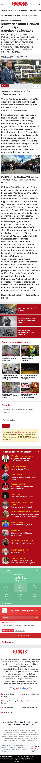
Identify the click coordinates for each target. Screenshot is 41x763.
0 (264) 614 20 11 (8, 630)
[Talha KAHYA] (5, 495)
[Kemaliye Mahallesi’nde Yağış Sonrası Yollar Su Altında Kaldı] (11, 350)
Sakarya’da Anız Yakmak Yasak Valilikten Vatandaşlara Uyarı (29, 395)
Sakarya (33, 10)
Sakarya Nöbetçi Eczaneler (7, 695)
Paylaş (6, 86)
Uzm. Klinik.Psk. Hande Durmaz (23, 541)
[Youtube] (27, 688)
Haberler (4, 20)
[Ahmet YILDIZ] (5, 533)
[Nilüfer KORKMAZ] (5, 477)
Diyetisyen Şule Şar (18, 558)
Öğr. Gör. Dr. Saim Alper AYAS (22, 456)
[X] (13, 688)
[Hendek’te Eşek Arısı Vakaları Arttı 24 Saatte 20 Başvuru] (11, 387)
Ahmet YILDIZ (16, 530)
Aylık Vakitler (7, 603)
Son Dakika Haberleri (30, 708)
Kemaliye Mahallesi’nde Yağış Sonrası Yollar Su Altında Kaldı (9, 358)
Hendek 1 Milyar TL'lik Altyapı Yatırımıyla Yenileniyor (28, 358)
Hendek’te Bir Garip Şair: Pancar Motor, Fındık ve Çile (23, 488)
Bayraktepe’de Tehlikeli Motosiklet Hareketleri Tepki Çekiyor (29, 377)
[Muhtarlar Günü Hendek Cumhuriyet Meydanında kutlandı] (20, 71)
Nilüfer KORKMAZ (17, 475)
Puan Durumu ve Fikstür (31, 701)
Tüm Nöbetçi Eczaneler (21, 635)
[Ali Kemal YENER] (5, 523)
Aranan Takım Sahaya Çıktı (21, 525)
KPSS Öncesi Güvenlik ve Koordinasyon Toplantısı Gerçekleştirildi (10, 377)
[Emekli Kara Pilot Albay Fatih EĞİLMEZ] (5, 505)
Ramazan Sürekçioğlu (19, 550)
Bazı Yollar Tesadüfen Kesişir (22, 497)
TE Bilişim (34, 748)
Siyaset (4, 747)
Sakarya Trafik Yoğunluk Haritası (10, 702)
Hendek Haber (6, 10)
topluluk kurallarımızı (21, 432)
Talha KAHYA (15, 494)
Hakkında (21, 747)
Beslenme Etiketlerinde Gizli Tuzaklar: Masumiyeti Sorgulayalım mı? (24, 562)
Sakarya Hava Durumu (31, 694)
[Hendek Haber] (20, 4)
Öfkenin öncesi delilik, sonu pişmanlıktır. (21, 534)
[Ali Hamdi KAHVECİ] (5, 486)
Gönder (6, 425)
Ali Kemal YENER (17, 522)
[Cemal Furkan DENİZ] (5, 468)
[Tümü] (38, 452)
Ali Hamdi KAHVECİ (18, 484)
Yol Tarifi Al (21, 630)
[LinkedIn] (24, 688)
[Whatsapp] (30, 688)
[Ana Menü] (2, 4)
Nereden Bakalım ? (18, 553)
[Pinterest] (17, 688)
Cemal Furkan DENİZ (19, 466)
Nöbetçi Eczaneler (15, 724)
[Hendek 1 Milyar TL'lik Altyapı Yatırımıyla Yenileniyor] (30, 350)
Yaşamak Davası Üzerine (20, 469)
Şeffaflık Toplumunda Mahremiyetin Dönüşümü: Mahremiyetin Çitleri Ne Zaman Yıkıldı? (25, 515)
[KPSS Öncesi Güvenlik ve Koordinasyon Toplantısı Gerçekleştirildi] (11, 369)
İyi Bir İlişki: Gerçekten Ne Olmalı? (23, 543)
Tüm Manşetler (8, 708)
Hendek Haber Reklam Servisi (11, 749)
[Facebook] (10, 688)
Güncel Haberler (21, 10)
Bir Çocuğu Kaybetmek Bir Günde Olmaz (23, 478)
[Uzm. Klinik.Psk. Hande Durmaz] (5, 542)
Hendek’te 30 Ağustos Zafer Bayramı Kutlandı (20, 15)
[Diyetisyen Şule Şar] (5, 560)
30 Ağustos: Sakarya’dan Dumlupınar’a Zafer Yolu (20, 460)
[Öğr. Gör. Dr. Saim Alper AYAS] (5, 458)
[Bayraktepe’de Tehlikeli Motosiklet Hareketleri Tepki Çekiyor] (30, 369)
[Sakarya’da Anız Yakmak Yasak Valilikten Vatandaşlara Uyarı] (30, 387)
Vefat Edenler (28, 724)
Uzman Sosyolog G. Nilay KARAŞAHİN (25, 512)
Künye (25, 749)
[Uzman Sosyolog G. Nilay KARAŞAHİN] (5, 514)
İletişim (4, 751)
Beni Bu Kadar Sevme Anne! (21, 507)
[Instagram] (20, 688)
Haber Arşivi (8, 712)
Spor (36, 722)
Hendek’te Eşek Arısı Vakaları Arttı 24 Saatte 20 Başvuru (10, 395)
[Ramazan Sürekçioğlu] (5, 551)
